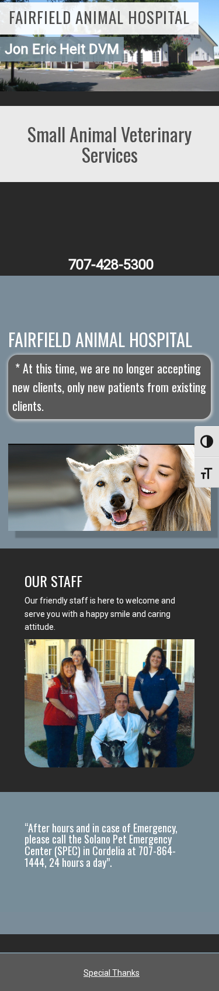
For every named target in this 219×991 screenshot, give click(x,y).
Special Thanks (112, 973)
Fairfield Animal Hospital (99, 17)
